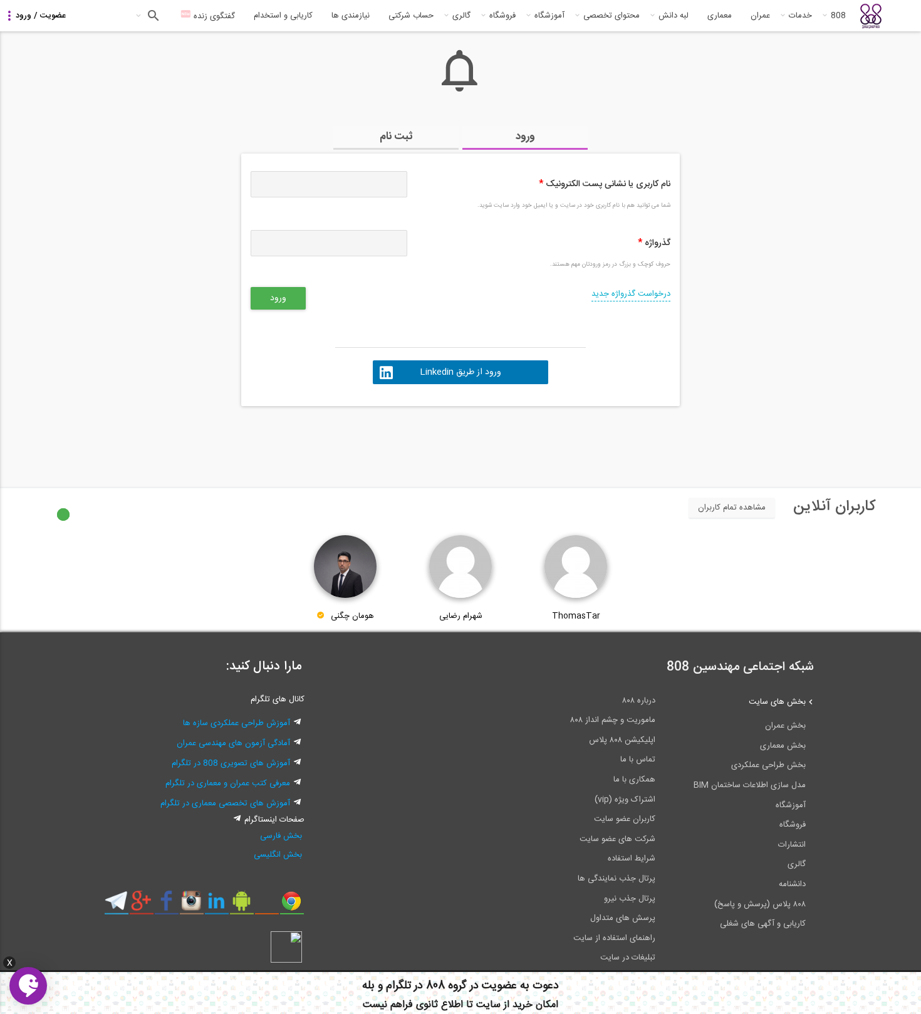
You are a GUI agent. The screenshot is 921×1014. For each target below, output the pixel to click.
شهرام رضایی (460, 616)
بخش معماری (783, 746)
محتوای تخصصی (611, 16)
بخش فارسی (281, 836)
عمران (760, 16)
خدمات (800, 16)
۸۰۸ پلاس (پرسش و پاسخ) (760, 904)
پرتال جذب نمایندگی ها (616, 879)
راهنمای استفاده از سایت (614, 938)
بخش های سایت (777, 702)
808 (838, 16)
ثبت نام (396, 136)
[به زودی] (407, 441)
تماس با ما (637, 759)
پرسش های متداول (622, 918)
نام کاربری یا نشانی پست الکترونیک (604, 184)
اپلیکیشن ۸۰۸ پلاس (622, 740)
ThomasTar (576, 616)
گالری (461, 16)
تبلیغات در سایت (627, 957)
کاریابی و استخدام (283, 16)
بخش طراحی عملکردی (768, 765)
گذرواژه (654, 243)
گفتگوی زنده (213, 16)
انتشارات (792, 845)
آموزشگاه (549, 16)
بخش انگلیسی (278, 855)
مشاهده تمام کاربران (732, 508)
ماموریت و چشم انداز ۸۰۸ (612, 720)
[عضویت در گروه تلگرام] (116, 905)
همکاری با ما (634, 780)
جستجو (151, 15)
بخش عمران (785, 726)
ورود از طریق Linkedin (460, 372)
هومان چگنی (352, 616)
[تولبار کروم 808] (291, 905)
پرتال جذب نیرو (629, 899)
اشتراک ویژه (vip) (625, 800)
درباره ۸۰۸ (638, 701)
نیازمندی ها (350, 16)
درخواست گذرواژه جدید (630, 294)
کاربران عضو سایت (624, 819)
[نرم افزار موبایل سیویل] (241, 905)
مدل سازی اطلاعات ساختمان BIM (750, 785)
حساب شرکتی (411, 16)
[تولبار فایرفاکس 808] (266, 905)
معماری (719, 16)
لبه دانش (673, 16)
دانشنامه (792, 884)
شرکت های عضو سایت (617, 839)
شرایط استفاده (631, 858)
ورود (525, 136)
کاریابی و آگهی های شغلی (763, 924)
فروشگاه (502, 16)
